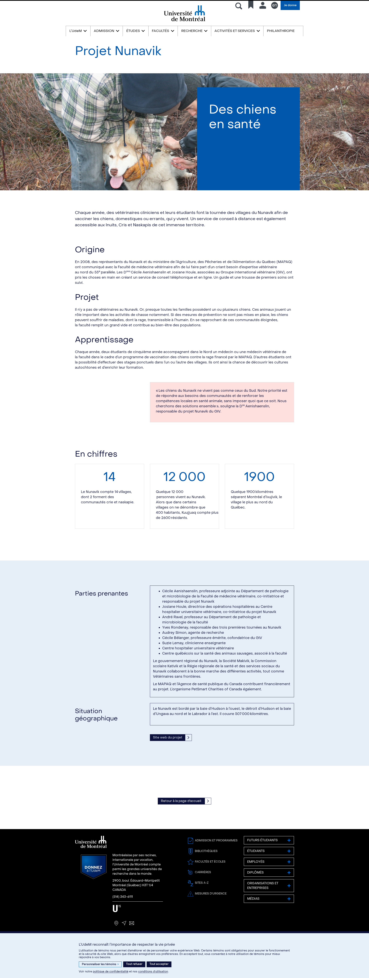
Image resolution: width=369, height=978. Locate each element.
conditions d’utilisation (153, 971)
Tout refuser (134, 964)
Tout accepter (159, 964)
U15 (116, 908)
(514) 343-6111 (122, 897)
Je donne (290, 5)
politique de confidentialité (110, 971)
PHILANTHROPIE (281, 31)
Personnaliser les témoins (100, 964)
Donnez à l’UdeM (94, 866)
